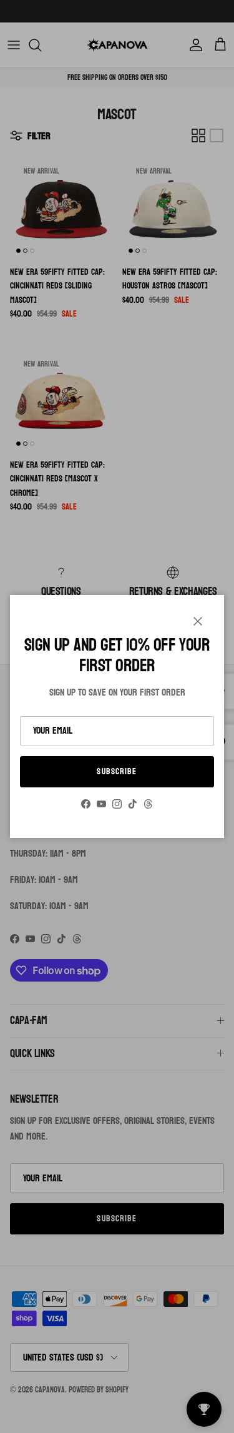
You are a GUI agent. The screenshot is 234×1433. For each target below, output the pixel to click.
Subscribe (117, 771)
